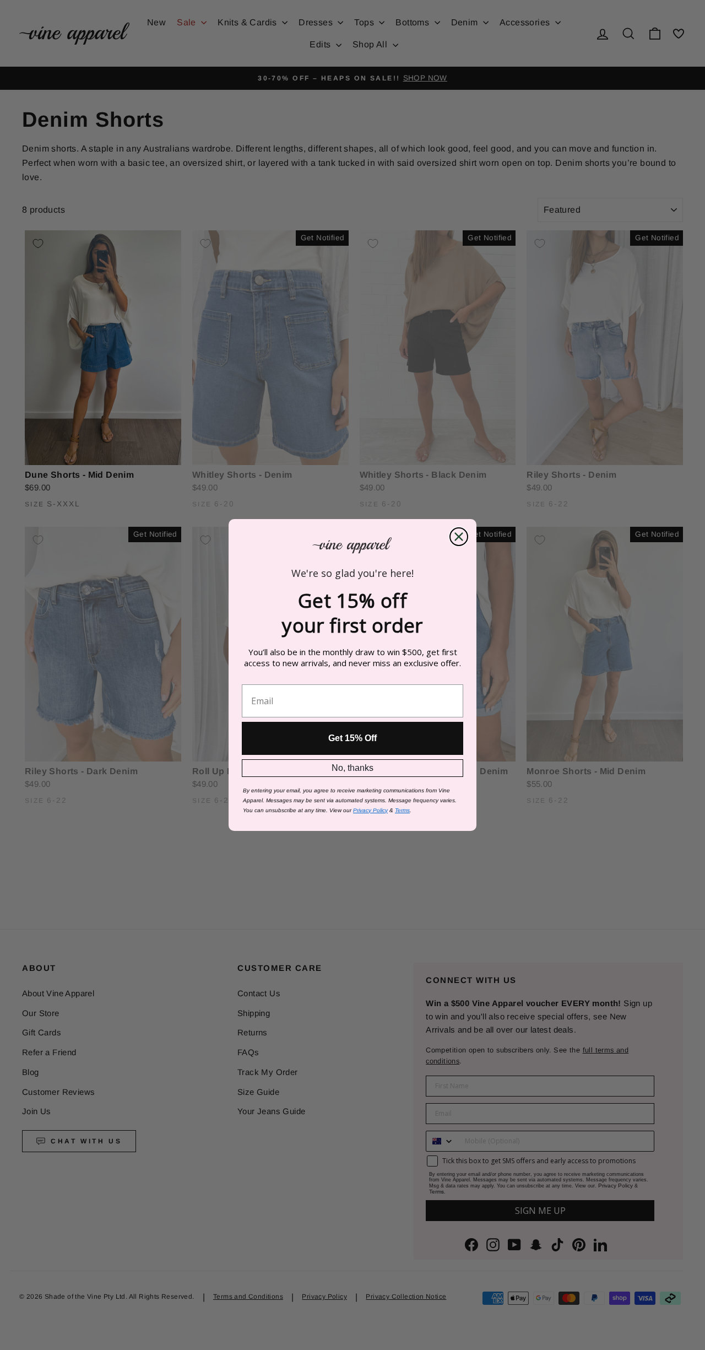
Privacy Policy (370, 810)
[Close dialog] (459, 537)
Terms (402, 810)
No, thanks (352, 768)
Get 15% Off (352, 738)
